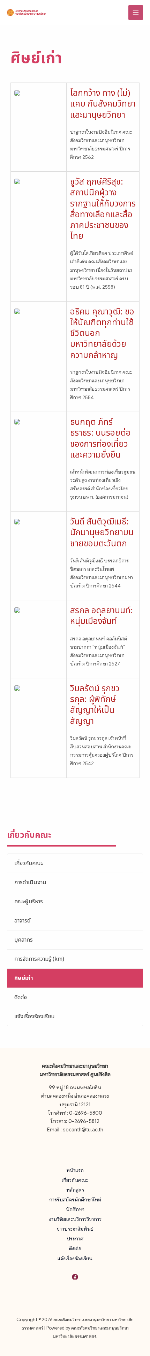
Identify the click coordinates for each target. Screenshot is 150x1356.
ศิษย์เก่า (23, 978)
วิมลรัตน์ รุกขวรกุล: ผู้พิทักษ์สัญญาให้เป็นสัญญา (95, 705)
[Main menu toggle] (135, 12)
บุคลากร (23, 940)
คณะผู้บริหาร (28, 901)
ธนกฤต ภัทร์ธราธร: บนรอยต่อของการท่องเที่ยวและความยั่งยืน (100, 438)
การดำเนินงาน (30, 882)
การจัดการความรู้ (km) (39, 959)
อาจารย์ (22, 921)
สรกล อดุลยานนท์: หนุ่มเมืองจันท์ (101, 616)
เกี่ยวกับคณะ (28, 863)
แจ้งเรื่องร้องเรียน (34, 1016)
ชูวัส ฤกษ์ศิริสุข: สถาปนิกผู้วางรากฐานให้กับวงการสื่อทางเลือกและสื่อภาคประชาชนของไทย (103, 209)
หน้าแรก (75, 1170)
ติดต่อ (20, 997)
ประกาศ (75, 1239)
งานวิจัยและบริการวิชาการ (75, 1219)
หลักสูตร (75, 1190)
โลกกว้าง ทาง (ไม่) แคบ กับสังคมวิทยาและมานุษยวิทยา (103, 104)
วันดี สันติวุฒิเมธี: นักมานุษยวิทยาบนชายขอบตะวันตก (102, 533)
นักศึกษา (75, 1209)
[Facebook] (75, 1277)
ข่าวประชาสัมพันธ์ (75, 1229)
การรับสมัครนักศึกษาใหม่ (75, 1200)
